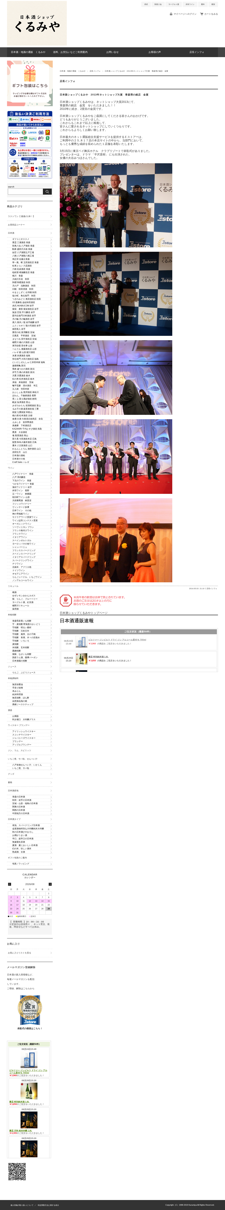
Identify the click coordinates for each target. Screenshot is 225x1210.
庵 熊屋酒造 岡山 (20, 435)
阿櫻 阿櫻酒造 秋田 (21, 282)
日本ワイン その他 (21, 510)
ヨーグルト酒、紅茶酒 (22, 602)
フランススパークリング (24, 550)
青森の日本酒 (18, 797)
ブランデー (17, 741)
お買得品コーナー (16, 225)
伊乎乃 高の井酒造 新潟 (23, 372)
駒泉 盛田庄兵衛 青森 (22, 249)
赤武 (146, 4)
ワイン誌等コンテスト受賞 (25, 520)
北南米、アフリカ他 (21, 567)
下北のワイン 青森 (21, 480)
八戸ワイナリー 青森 (22, 474)
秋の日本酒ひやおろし (22, 832)
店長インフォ (196, 52)
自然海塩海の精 (19, 701)
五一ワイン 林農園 (21, 494)
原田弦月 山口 (19, 452)
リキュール (13, 586)
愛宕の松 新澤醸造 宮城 (23, 332)
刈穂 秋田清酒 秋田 (22, 289)
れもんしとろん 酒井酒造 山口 (26, 449)
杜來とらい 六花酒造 (22, 266)
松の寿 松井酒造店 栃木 (23, 379)
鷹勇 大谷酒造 (19, 432)
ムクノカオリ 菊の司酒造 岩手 (26, 325)
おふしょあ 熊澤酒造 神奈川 (25, 392)
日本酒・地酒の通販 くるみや (28, 52)
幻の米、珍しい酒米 (21, 848)
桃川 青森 (17, 276)
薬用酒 (15, 609)
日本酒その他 (18, 459)
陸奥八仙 (158, 4)
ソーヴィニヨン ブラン (23, 527)
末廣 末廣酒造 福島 (21, 355)
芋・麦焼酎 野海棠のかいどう (26, 624)
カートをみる (211, 14)
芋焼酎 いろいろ (20, 641)
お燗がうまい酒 (19, 835)
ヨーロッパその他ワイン (24, 544)
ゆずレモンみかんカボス (24, 595)
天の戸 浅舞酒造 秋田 (24, 285)
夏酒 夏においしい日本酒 (25, 845)
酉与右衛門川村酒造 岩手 (24, 315)
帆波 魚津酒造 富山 (21, 402)
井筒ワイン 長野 (20, 490)
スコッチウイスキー (21, 734)
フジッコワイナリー (21, 504)
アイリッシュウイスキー (24, 731)
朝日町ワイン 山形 (21, 497)
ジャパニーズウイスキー (24, 738)
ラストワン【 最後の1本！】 (21, 216)
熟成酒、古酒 (18, 852)
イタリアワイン (19, 537)
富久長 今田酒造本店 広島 (24, 439)
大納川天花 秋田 (20, 279)
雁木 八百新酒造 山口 (22, 445)
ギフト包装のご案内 (17, 857)
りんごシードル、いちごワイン (27, 577)
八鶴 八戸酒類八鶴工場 (23, 256)
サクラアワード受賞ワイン (25, 517)
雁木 (203, 4)
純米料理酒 (17, 694)
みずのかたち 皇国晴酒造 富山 (26, 405)
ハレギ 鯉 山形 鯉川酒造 (23, 352)
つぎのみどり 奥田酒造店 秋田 (26, 299)
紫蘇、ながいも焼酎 (21, 654)
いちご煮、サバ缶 (20, 768)
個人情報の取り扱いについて (22, 1205)
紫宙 (213, 4)
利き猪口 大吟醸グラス (24, 719)
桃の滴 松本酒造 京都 (22, 415)
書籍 (10, 782)
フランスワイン (19, 534)
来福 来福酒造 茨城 (22, 382)
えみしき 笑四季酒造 (22, 422)
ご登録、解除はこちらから (20, 988)
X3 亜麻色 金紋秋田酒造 (23, 302)
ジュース (12, 666)
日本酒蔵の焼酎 (19, 661)
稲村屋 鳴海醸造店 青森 (23, 272)
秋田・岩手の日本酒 (21, 800)
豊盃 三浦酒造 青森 (21, 242)
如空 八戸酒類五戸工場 (23, 252)
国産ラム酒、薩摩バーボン (25, 657)
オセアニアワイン (20, 574)
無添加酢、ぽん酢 (20, 698)
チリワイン (17, 564)
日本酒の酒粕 (18, 455)
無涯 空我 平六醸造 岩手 (23, 312)
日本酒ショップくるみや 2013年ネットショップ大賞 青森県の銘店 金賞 (104, 94)
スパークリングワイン (22, 560)
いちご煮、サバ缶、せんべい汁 (22, 759)
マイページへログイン (185, 14)
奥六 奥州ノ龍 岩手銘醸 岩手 (25, 322)
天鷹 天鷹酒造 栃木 (21, 375)
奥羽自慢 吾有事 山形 (22, 345)
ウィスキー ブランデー (19, 725)
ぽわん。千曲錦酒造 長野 (24, 395)
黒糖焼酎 (16, 651)
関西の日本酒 (18, 810)
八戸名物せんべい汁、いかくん (27, 765)
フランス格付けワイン (22, 530)
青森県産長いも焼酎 (21, 621)
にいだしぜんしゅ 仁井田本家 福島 (28, 362)
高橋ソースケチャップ (22, 704)
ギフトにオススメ (20, 239)
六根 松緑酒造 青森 (21, 269)
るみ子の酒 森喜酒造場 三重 (25, 409)
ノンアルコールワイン (22, 580)
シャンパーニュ (19, 547)
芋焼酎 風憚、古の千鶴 (24, 634)
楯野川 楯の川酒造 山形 (23, 342)
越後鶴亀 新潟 (18, 365)
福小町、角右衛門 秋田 (24, 295)
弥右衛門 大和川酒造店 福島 (25, 359)
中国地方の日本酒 (20, 813)
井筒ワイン (190, 4)
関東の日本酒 (18, 806)
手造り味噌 (17, 688)
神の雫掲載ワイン (20, 514)
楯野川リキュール (20, 605)
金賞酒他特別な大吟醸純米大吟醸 (28, 828)
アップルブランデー (21, 744)
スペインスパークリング (24, 554)
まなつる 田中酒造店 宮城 (24, 339)
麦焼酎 (15, 644)
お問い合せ (112, 52)
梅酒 (14, 592)
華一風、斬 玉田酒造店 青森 (25, 262)
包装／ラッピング (20, 863)
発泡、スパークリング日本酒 (26, 825)
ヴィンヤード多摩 (20, 507)
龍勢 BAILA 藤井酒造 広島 (24, 442)
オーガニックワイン (21, 524)
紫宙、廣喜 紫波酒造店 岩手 (25, 309)
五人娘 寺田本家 (20, 389)
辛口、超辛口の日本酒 (22, 838)
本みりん (16, 691)
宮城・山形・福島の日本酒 (25, 803)
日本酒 (11, 233)
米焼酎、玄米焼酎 (20, 647)
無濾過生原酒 (18, 842)
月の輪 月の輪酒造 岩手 (23, 319)
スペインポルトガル (21, 540)
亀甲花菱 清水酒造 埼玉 (25, 385)
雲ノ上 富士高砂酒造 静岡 (24, 399)
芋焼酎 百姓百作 (20, 631)
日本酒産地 (13, 790)
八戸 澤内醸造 (18, 477)
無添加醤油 (17, 684)
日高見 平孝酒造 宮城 (24, 335)
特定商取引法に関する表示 (48, 1205)
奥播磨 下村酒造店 (21, 425)
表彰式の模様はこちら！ (30, 1028)
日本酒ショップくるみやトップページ (84, 612)
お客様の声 (155, 52)
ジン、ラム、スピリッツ (19, 750)
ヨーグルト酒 (173, 4)
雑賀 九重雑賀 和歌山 (22, 412)
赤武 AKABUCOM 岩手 (23, 305)
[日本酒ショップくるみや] (37, 44)
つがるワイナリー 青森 (23, 484)
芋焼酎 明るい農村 (21, 627)
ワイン (11, 468)
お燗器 (15, 716)
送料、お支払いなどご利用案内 (70, 52)
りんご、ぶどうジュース (24, 672)
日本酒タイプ (14, 819)
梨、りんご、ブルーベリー (25, 599)
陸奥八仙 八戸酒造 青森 (23, 246)
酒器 (10, 710)
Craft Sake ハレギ (20, 462)
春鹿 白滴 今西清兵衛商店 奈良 (27, 419)
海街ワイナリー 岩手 (22, 487)
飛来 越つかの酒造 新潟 (23, 369)
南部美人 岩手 (18, 329)
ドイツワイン (18, 570)
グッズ (11, 774)
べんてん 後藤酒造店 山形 (24, 349)
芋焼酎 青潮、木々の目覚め (26, 637)
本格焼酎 (12, 614)
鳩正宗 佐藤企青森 (21, 259)
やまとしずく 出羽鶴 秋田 (24, 292)
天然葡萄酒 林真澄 (21, 500)
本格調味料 (13, 678)
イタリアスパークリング (24, 557)
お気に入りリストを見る (19, 953)
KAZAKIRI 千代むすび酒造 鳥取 (27, 429)
